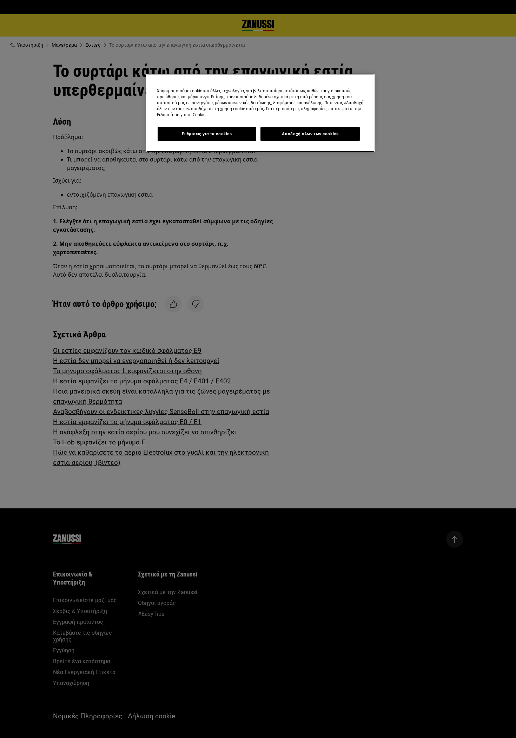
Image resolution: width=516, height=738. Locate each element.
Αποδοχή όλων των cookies (310, 134)
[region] (260, 113)
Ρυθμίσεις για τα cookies (207, 134)
